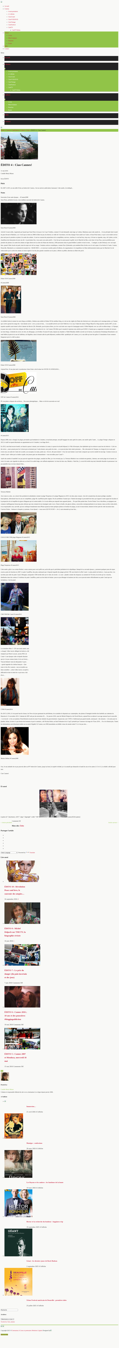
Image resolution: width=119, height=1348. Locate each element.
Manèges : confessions (34, 1143)
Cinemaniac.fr (16, 1330)
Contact (6, 49)
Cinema (6, 9)
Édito (22, 826)
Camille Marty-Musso (7, 1089)
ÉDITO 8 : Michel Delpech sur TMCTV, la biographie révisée (15, 932)
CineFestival (12, 25)
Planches (10, 40)
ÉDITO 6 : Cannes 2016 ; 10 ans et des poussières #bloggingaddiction (15, 1015)
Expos (10, 43)
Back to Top (4, 1334)
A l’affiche (11, 14)
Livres (10, 35)
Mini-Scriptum (12, 38)
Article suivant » (113, 822)
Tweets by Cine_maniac (8, 1322)
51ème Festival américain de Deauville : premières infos (46, 1300)
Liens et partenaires (26, 1330)
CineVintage (12, 22)
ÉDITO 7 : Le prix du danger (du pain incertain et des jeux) (15, 974)
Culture (6, 33)
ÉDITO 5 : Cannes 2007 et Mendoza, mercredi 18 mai (15, 1057)
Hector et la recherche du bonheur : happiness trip (44, 1222)
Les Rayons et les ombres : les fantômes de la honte (44, 1182)
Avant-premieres (13, 11)
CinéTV (10, 27)
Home (2, 130)
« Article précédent (6, 822)
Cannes (8, 130)
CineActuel (11, 17)
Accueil (6, 6)
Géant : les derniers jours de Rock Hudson (41, 1261)
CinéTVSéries (16, 30)
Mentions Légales (37, 1330)
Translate (32, 852)
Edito (6, 46)
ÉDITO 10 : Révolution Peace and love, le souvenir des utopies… (14, 890)
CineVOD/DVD (13, 19)
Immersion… (31, 1106)
